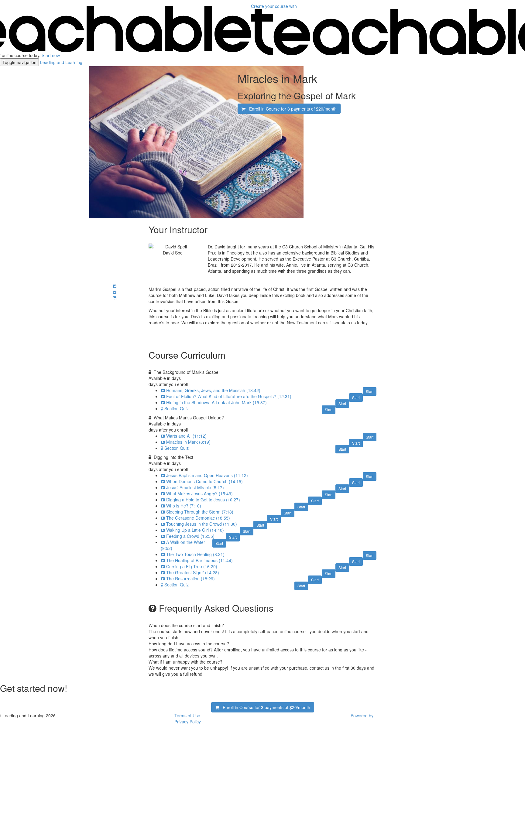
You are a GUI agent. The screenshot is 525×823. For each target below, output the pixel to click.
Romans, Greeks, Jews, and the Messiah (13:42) (213, 390)
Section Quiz (176, 408)
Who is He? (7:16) (183, 506)
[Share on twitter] (114, 292)
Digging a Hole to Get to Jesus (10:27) (203, 500)
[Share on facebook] (114, 286)
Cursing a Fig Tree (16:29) (191, 566)
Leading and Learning (61, 62)
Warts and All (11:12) (186, 436)
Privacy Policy (187, 722)
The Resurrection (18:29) (190, 578)
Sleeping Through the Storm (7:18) (199, 512)
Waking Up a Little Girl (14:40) (195, 530)
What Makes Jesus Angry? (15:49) (199, 493)
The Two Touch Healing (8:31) (195, 554)
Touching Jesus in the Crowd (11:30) (201, 524)
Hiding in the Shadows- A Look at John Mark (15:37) (216, 402)
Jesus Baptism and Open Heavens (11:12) (207, 475)
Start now (51, 55)
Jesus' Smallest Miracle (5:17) (195, 487)
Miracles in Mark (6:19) (188, 442)
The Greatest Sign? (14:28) (192, 572)
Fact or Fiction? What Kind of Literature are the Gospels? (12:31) (228, 396)
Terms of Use (187, 715)
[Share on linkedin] (114, 298)
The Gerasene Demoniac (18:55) (198, 518)
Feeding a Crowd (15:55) (190, 536)
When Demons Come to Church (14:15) (204, 481)
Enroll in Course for (291, 109)
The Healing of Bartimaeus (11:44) (199, 560)
